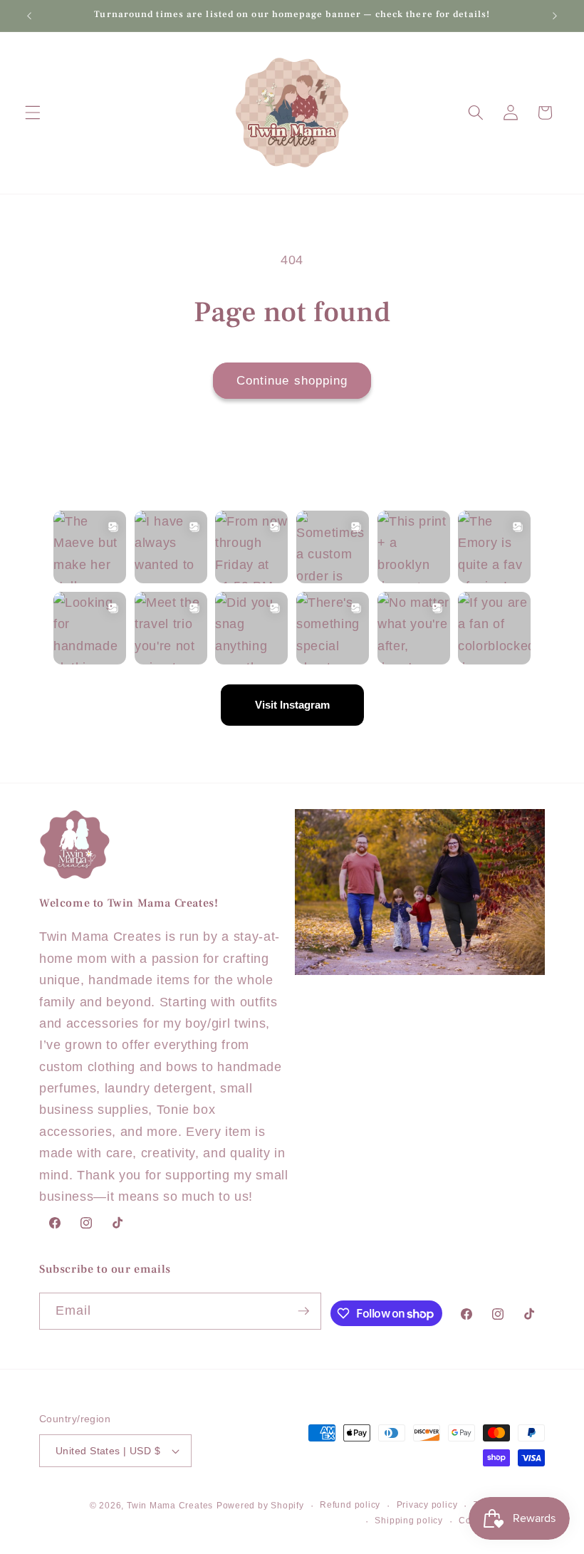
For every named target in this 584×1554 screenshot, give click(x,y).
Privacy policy (427, 1505)
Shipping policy (409, 1521)
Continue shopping (292, 380)
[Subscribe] (303, 1311)
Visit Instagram (292, 705)
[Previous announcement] (29, 15)
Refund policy (350, 1505)
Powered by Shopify (260, 1506)
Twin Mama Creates (170, 1506)
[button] (33, 112)
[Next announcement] (554, 15)
